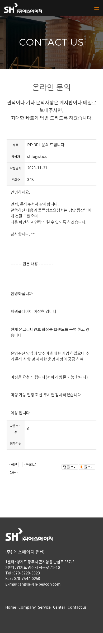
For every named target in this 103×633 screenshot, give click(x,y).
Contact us (77, 607)
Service (44, 607)
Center (59, 607)
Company (27, 607)
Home (10, 607)
